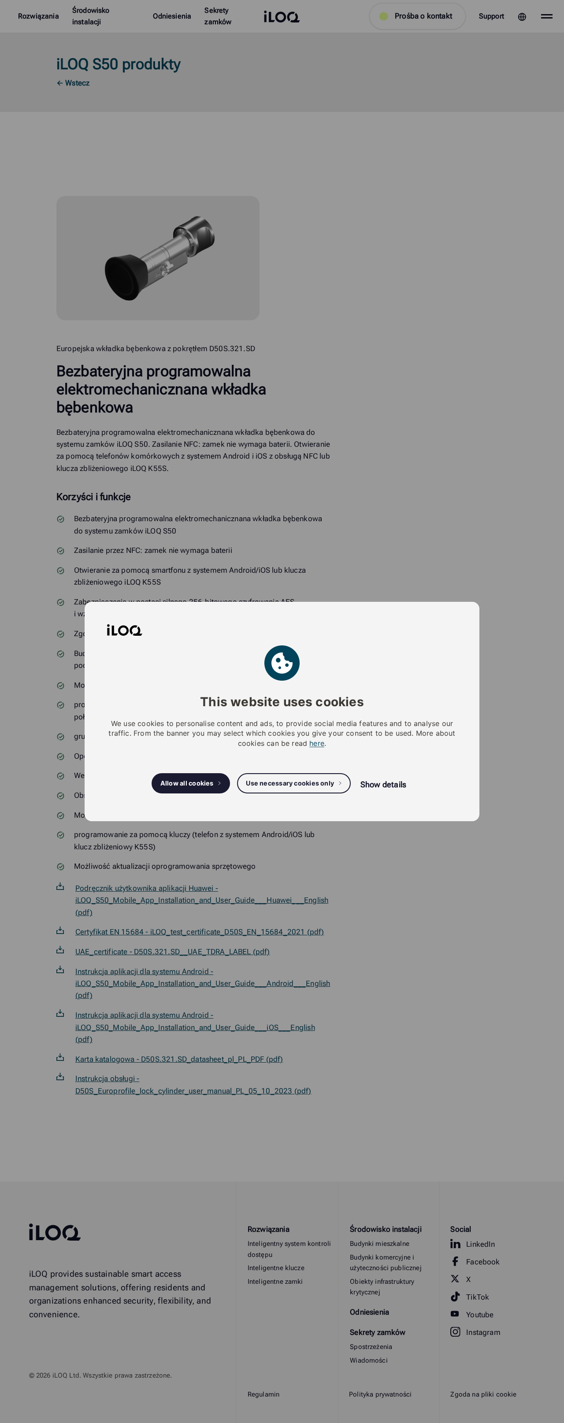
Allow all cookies (187, 783)
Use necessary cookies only (290, 783)
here (316, 743)
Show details (383, 784)
